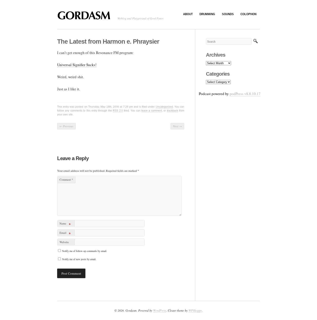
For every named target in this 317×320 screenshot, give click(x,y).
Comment (66, 179)
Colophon (248, 14)
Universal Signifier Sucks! (77, 64)
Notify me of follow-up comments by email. (84, 251)
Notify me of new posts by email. (79, 259)
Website (64, 242)
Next (177, 126)
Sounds (228, 14)
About (188, 14)
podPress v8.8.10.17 (245, 93)
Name (65, 224)
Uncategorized (164, 106)
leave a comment (151, 110)
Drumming (207, 14)
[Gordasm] (85, 17)
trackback (172, 110)
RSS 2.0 (118, 110)
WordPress (159, 310)
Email (65, 233)
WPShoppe (195, 310)
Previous (66, 126)
